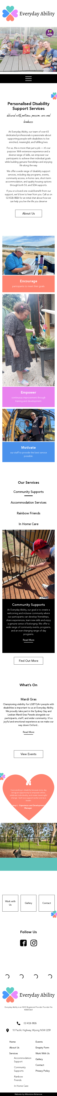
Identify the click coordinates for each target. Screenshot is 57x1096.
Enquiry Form (42, 1048)
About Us (28, 213)
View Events (28, 754)
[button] (28, 78)
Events (39, 1042)
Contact (46, 903)
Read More (28, 640)
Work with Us (10, 903)
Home (12, 1042)
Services (13, 1053)
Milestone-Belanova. (34, 1094)
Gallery (28, 903)
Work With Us (43, 1053)
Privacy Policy (43, 1071)
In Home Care (21, 1086)
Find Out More (28, 661)
